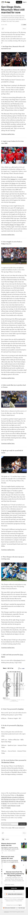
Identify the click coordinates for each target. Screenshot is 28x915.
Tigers (19, 225)
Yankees (12, 179)
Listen (24, 24)
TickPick (21, 709)
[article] (14, 848)
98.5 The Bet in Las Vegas (8, 799)
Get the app (22, 908)
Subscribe (19, 2)
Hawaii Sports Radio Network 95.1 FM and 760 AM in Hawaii (13, 801)
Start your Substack (10, 908)
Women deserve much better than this (8, 844)
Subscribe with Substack (15, 894)
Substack (6, 911)
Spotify (5, 806)
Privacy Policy (19, 900)
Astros (13, 183)
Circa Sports (17, 660)
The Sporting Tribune (8, 762)
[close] (23, 865)
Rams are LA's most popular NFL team (7, 857)
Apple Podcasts (11, 806)
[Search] (25, 839)
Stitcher (8, 808)
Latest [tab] (7, 839)
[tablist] (5, 839)
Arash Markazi (11, 850)
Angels (21, 177)
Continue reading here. (8, 134)
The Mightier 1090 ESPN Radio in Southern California (12, 796)
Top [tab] (3, 839)
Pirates (12, 225)
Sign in (24, 2)
